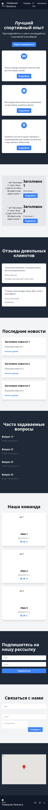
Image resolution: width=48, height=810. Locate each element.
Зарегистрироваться (24, 44)
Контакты (41, 3)
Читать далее (11, 351)
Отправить (35, 729)
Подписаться (24, 671)
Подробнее (24, 76)
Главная (27, 3)
